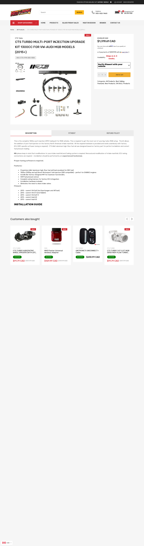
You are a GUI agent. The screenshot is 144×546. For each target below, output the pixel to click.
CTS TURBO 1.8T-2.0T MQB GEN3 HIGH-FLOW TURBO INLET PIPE (118, 253)
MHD (45, 248)
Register (131, 2)
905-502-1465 (101, 13)
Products (126, 83)
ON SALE (119, 83)
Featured (100, 83)
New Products (109, 83)
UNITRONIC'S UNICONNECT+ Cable (87, 252)
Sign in (125, 2)
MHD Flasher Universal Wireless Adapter (53, 252)
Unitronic (79, 248)
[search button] (79, 12)
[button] (117, 12)
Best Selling (119, 81)
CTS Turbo (19, 38)
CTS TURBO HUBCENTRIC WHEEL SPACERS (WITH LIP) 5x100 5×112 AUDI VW (24, 253)
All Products (110, 81)
